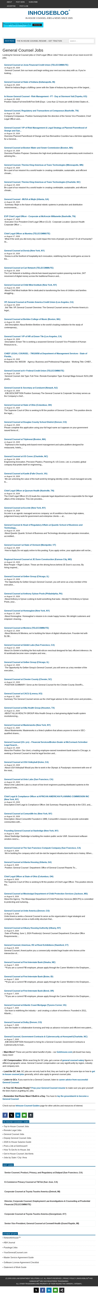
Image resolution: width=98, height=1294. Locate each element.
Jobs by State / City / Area (15, 1157)
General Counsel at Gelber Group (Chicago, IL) (26, 576)
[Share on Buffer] (30, 1115)
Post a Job (24, 6)
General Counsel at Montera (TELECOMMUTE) (26, 628)
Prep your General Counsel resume (48, 1088)
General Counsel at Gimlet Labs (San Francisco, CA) (29, 645)
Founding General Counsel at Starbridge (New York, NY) (31, 831)
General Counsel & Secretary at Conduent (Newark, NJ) (31, 388)
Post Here (20, 2)
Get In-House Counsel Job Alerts (18, 1154)
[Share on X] (11, 1115)
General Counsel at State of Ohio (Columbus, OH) (28, 405)
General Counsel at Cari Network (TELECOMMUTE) (28, 268)
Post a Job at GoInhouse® (16, 1146)
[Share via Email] (24, 1115)
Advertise (11, 6)
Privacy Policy (69, 1278)
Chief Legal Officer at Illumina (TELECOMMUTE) (27, 233)
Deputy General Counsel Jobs (17, 1138)
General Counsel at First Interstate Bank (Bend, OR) (29, 991)
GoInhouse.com (64, 1052)
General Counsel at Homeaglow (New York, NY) (27, 611)
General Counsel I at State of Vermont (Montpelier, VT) (30, 545)
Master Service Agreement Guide (19, 1257)
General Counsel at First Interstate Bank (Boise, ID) (28, 976)
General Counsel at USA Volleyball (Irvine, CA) (26, 762)
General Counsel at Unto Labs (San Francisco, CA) (28, 779)
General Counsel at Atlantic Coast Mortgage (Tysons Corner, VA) (35, 1005)
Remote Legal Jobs (12, 1130)
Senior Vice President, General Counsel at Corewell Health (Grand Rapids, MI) (41, 1223)
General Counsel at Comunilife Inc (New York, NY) (28, 814)
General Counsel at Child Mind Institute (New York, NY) (30, 285)
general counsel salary (73, 1060)
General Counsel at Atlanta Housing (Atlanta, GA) (28, 862)
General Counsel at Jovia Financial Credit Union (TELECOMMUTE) (36, 65)
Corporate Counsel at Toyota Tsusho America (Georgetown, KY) (35, 1214)
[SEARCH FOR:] (81, 41)
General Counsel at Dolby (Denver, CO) (23, 1022)
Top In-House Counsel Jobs (16, 1126)
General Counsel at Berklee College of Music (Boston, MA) (32, 319)
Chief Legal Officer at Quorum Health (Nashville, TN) (29, 491)
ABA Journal (9, 1242)
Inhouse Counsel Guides (28, 1106)
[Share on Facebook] (5, 1115)
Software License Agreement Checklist (21, 1262)
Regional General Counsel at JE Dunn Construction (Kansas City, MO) (38, 559)
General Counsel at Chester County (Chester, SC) (28, 679)
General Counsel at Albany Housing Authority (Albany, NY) (32, 928)
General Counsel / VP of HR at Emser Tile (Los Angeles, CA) (33, 336)
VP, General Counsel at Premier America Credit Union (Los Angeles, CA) (39, 302)
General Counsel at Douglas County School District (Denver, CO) (35, 422)
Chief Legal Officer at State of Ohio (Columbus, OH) (28, 876)
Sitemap (77, 1284)
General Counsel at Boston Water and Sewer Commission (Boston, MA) (38, 148)
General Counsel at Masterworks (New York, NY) (27, 725)
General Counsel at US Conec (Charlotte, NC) (26, 456)
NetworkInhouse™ (12, 1238)
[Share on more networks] (61, 1290)
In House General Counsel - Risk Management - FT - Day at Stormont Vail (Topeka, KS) (45, 96)
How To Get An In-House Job (17, 1150)
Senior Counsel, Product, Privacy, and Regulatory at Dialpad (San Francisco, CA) (43, 1173)
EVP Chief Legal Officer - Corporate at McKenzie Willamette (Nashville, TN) (40, 216)
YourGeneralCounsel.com (15, 1252)
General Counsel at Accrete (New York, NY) (25, 508)
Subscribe (33, 2)
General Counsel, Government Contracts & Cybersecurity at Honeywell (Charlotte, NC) (45, 1037)
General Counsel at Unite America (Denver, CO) (27, 911)
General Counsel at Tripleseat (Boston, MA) (25, 439)
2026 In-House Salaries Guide (17, 1142)
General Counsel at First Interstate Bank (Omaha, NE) (29, 962)
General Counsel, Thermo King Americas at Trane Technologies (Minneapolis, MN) (43, 165)
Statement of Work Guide (15, 1267)
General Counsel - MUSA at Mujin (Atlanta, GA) (26, 199)
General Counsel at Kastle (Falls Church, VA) (25, 474)
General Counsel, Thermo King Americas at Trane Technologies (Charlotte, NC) (42, 182)
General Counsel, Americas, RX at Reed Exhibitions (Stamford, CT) (36, 945)
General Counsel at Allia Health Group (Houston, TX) (29, 708)
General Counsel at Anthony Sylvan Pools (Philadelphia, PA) (33, 594)
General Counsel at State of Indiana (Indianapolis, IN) (29, 82)
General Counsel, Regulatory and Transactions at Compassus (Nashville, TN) (41, 111)
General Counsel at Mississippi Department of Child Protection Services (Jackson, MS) (46, 894)
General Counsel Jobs (14, 1134)
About (9, 2)
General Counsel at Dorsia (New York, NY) (24, 251)
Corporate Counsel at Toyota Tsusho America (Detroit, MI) (32, 1192)
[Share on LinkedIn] (17, 1115)
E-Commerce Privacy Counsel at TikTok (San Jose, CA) (31, 1182)
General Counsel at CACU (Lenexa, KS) (23, 694)
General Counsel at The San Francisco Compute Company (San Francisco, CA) (42, 848)
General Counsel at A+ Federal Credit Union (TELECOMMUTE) (34, 371)
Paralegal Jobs (10, 1247)
